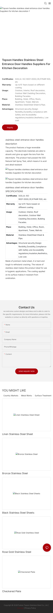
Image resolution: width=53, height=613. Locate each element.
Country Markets (10, 395)
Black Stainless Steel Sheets (18, 512)
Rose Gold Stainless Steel (16, 551)
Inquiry (10, 127)
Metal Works (26, 395)
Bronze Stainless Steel (15, 473)
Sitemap (20, 608)
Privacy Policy (30, 608)
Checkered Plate (11, 591)
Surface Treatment (43, 395)
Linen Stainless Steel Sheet (17, 434)
